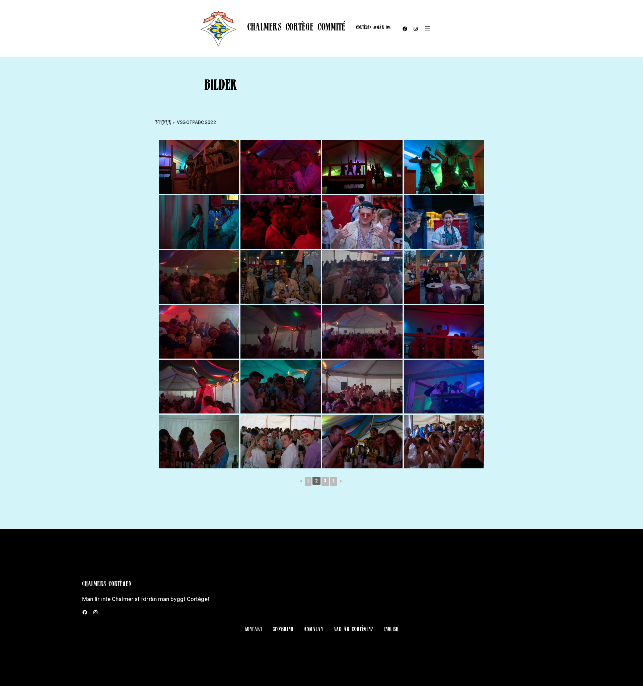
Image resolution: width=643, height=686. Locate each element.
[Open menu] (428, 29)
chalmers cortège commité (296, 28)
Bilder (163, 123)
